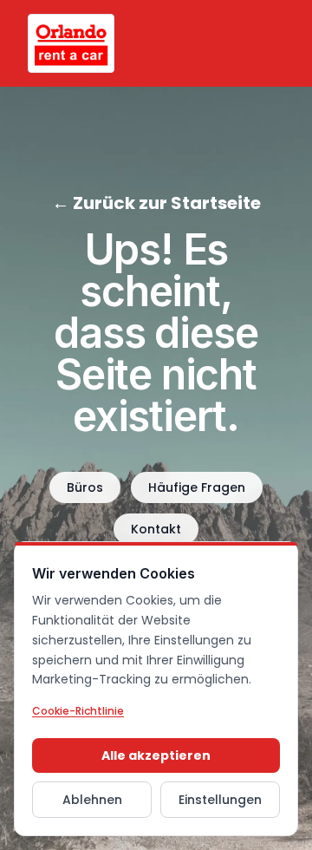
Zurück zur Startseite (156, 203)
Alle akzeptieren (156, 755)
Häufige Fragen (196, 487)
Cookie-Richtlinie (78, 710)
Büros (85, 487)
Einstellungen (220, 799)
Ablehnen (92, 799)
